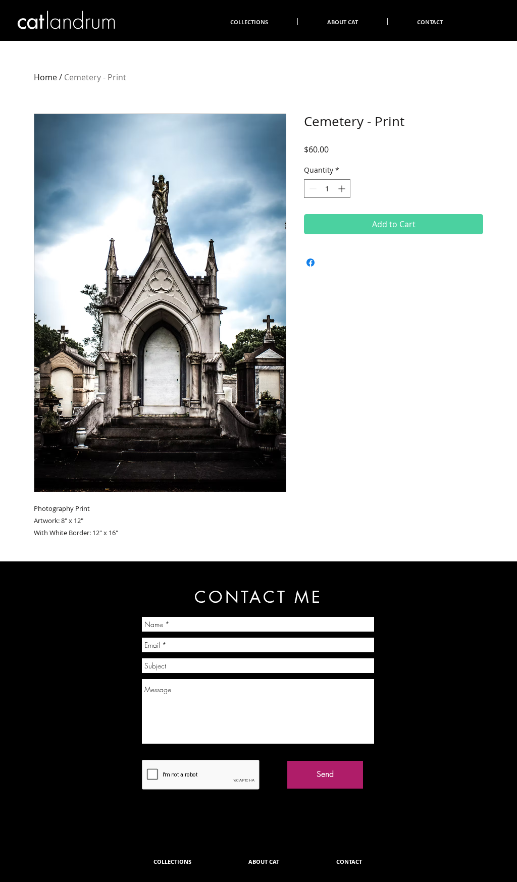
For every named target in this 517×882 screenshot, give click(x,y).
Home (45, 77)
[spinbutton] (327, 188)
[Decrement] (311, 188)
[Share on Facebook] (310, 262)
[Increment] (342, 188)
